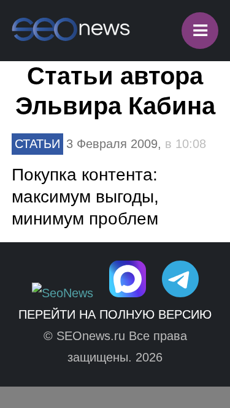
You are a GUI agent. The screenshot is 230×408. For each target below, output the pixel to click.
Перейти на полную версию (115, 314)
